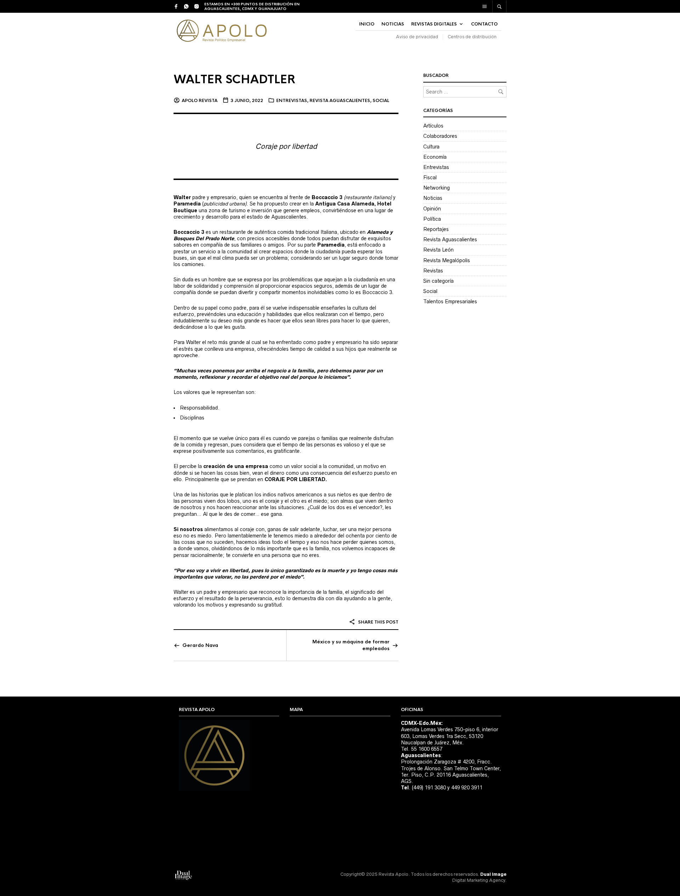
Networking (436, 188)
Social (381, 100)
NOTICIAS (392, 24)
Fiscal (430, 177)
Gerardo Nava (200, 645)
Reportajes (436, 229)
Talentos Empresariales (450, 301)
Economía (435, 157)
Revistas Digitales (434, 24)
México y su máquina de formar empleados (351, 645)
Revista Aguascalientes (340, 100)
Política (432, 219)
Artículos (433, 126)
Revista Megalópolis (446, 260)
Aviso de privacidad (417, 36)
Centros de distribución (472, 36)
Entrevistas (291, 100)
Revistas (433, 271)
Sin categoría (438, 281)
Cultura (431, 147)
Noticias (432, 198)
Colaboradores (440, 136)
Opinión (432, 209)
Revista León (438, 250)
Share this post (377, 622)
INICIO (366, 24)
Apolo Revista (199, 100)
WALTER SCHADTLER (234, 79)
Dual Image (493, 874)
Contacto (484, 24)
